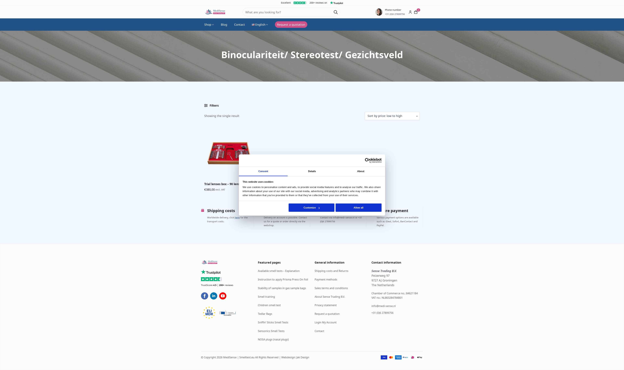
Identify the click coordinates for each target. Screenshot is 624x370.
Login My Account (326, 322)
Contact (239, 24)
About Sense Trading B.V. (330, 297)
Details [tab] (312, 171)
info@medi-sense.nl (383, 306)
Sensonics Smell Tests (271, 331)
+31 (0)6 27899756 (382, 313)
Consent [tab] (263, 171)
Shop (207, 24)
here (237, 217)
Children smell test (269, 305)
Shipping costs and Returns (331, 271)
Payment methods (326, 279)
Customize (310, 207)
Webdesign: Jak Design (295, 357)
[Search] (336, 12)
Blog (224, 24)
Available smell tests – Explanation (279, 271)
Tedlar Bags (265, 314)
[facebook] (204, 295)
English (260, 24)
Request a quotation (327, 314)
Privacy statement (326, 305)
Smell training (266, 297)
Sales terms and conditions (331, 288)
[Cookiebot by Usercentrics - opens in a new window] (367, 160)
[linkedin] (213, 295)
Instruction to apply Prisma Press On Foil (283, 279)
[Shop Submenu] (212, 24)
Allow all (358, 207)
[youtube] (222, 295)
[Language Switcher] (266, 24)
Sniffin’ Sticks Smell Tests (273, 322)
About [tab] (360, 171)
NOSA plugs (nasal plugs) (273, 339)
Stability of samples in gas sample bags (282, 288)
